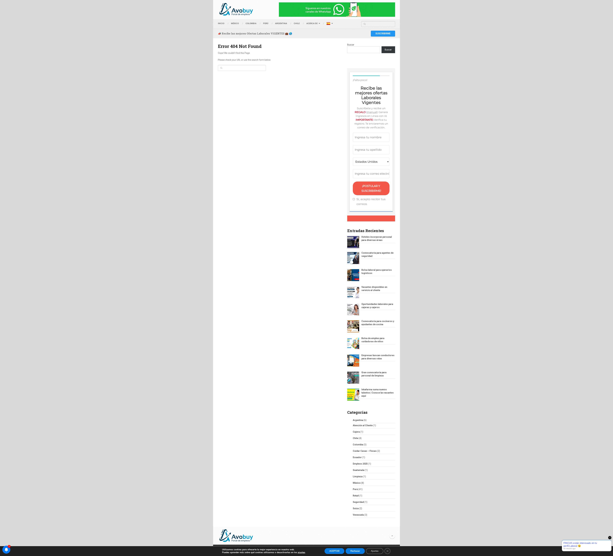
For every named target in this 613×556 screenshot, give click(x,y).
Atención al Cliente (363, 425)
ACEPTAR (334, 550)
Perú (355, 489)
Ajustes (374, 550)
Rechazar (355, 550)
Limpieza (358, 476)
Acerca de (312, 23)
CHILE (297, 23)
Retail (356, 495)
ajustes (301, 552)
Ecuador (357, 457)
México (357, 483)
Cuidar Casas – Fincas (365, 451)
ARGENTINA (281, 23)
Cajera (356, 432)
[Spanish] (329, 24)
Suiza (356, 508)
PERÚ (265, 23)
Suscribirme (382, 33)
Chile (355, 438)
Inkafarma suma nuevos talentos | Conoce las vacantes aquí (377, 392)
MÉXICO (235, 23)
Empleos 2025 (360, 463)
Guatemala (358, 470)
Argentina (358, 420)
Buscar (350, 44)
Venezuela (358, 515)
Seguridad (358, 502)
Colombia (251, 23)
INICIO (221, 23)
